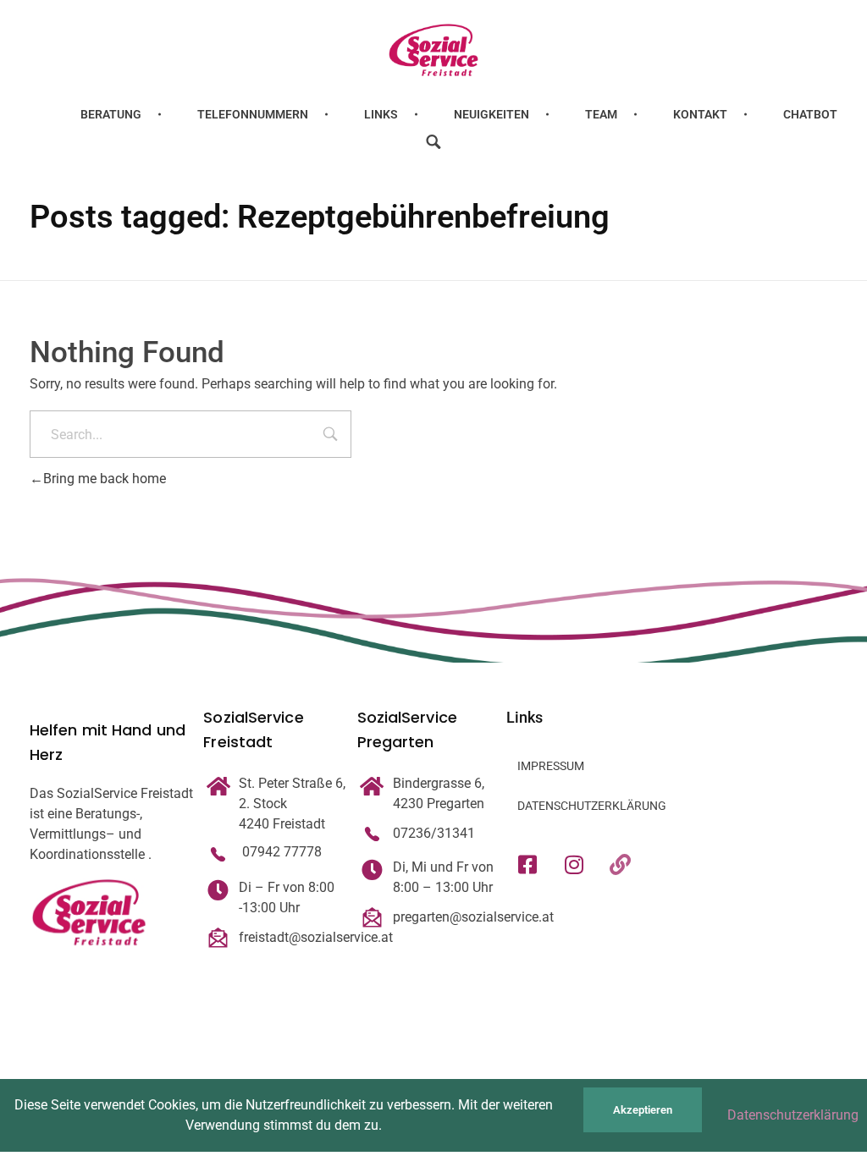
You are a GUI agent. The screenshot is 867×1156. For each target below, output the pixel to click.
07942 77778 (280, 852)
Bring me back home (104, 479)
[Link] (620, 864)
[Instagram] (574, 864)
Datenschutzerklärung (793, 1115)
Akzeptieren (642, 1110)
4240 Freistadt (282, 824)
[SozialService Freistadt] (433, 50)
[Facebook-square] (527, 864)
